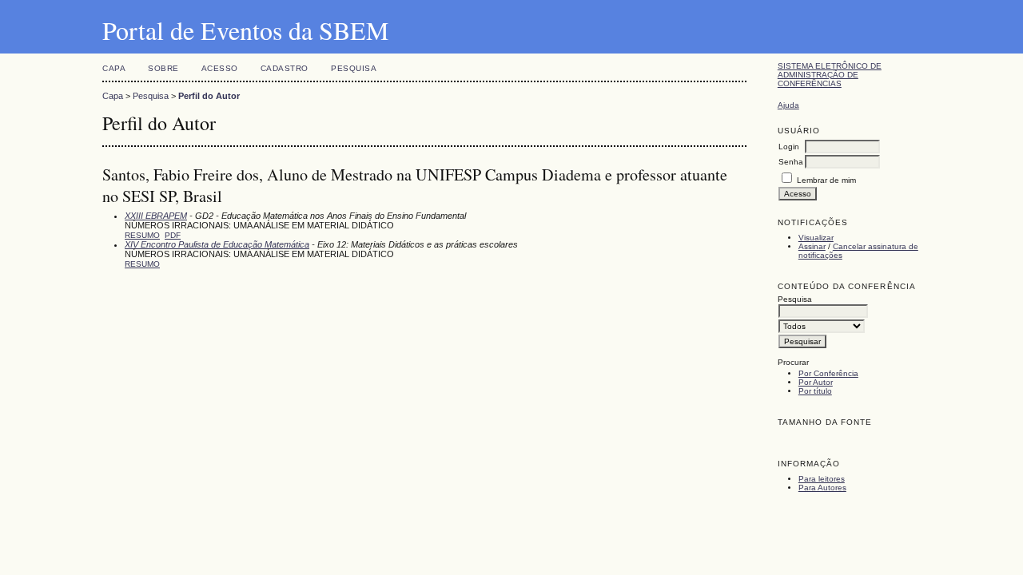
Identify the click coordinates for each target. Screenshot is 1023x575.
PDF (173, 235)
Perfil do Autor (209, 96)
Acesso (219, 68)
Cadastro (284, 68)
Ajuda (788, 105)
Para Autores (822, 487)
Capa (113, 68)
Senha (790, 161)
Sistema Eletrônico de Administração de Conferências (830, 74)
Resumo (142, 235)
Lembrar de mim (826, 180)
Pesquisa (353, 68)
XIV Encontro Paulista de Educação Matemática (217, 244)
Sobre (163, 68)
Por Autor (815, 382)
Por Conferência (828, 373)
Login (788, 146)
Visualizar (816, 237)
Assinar (812, 246)
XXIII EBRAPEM (156, 215)
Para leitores (821, 478)
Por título (815, 391)
